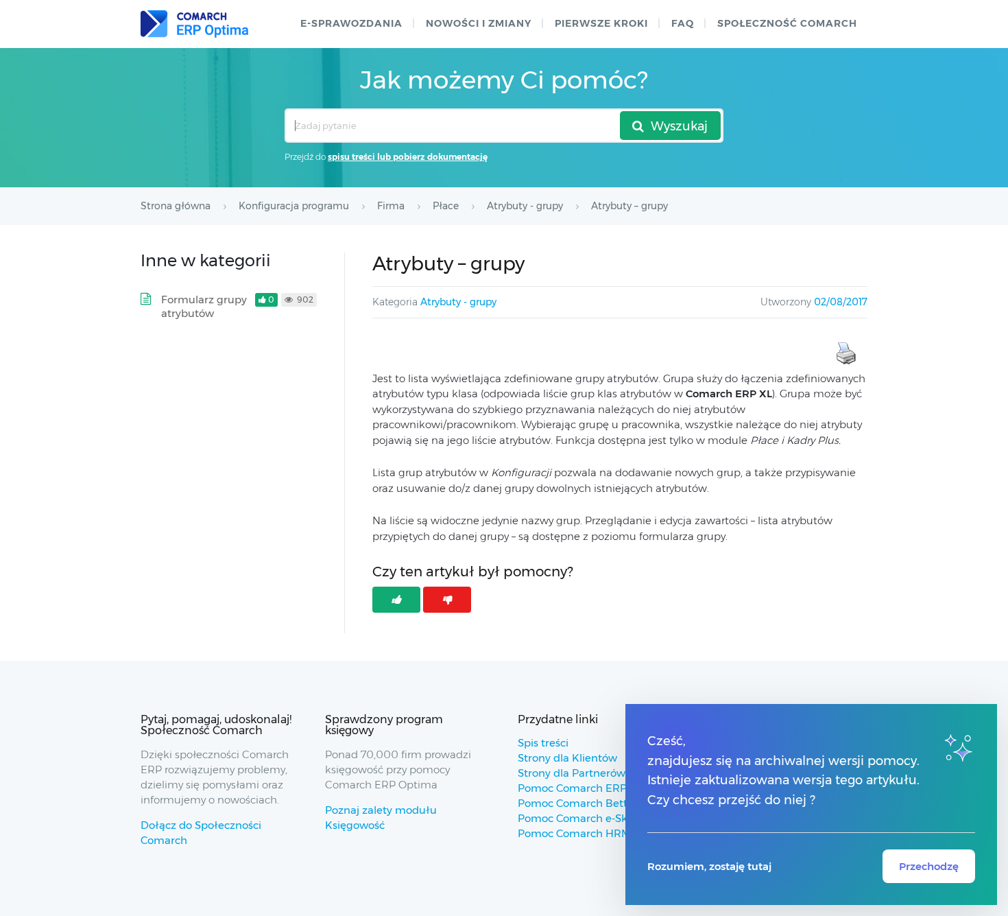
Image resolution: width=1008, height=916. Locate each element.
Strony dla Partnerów (571, 772)
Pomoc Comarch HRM (574, 833)
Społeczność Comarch (787, 23)
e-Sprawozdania (351, 23)
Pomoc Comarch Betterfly (584, 803)
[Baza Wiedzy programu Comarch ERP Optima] (194, 24)
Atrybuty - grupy (458, 302)
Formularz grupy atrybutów (204, 306)
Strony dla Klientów (567, 757)
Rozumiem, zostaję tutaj (709, 866)
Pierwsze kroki (601, 23)
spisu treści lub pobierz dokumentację (408, 157)
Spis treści (543, 742)
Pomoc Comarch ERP (572, 788)
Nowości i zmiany (478, 23)
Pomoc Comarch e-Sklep (580, 818)
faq (682, 23)
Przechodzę (929, 866)
